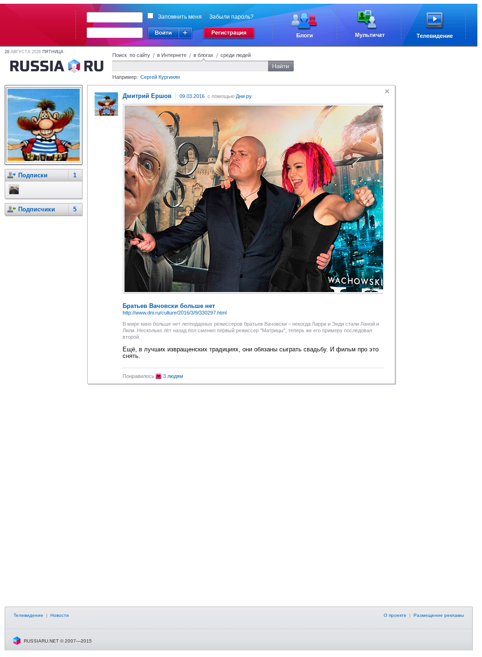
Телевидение (28, 615)
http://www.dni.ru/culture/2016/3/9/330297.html (175, 312)
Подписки (33, 175)
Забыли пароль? (231, 17)
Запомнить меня (180, 17)
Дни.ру (244, 96)
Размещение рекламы (438, 615)
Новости (59, 615)
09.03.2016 (192, 96)
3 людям (173, 376)
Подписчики (36, 209)
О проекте (395, 615)
